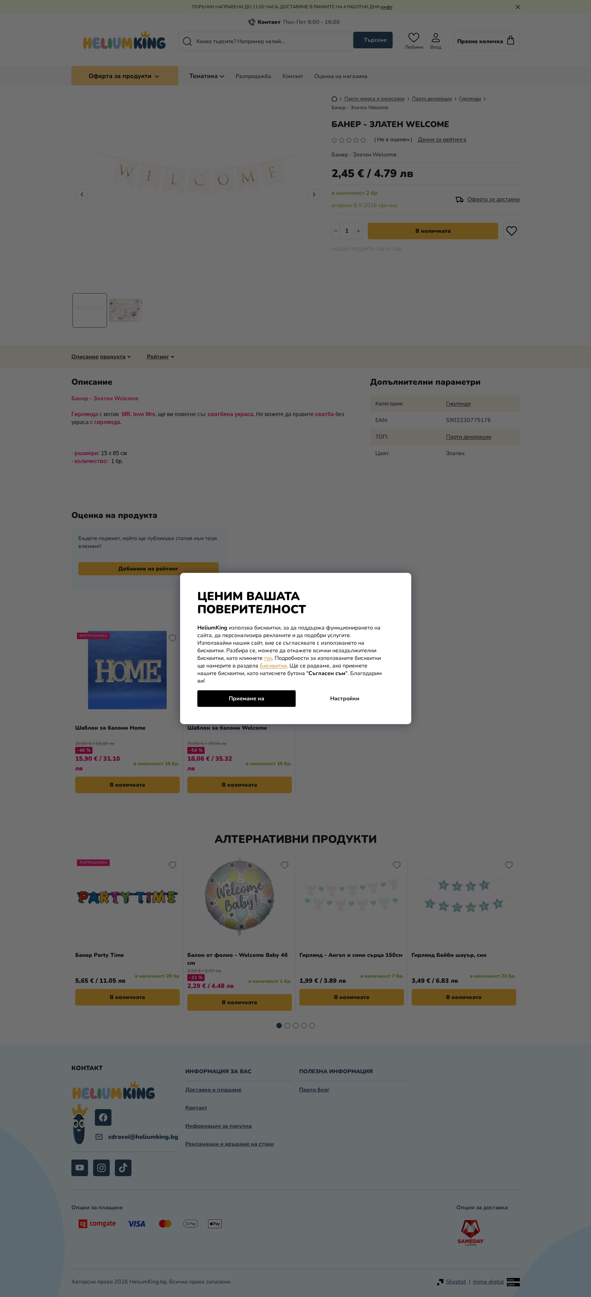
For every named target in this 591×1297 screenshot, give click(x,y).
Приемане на (246, 698)
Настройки (344, 698)
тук (268, 658)
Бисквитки (273, 666)
